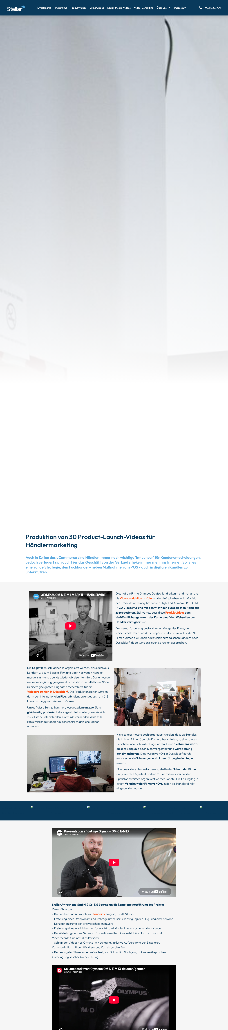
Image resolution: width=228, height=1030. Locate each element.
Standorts (98, 914)
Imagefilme (60, 7)
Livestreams (44, 7)
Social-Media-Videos (119, 7)
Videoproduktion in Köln (136, 598)
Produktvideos (78, 7)
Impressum (180, 7)
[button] (170, 810)
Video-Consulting (143, 7)
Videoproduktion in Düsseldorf (47, 691)
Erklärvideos (97, 7)
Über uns (162, 7)
